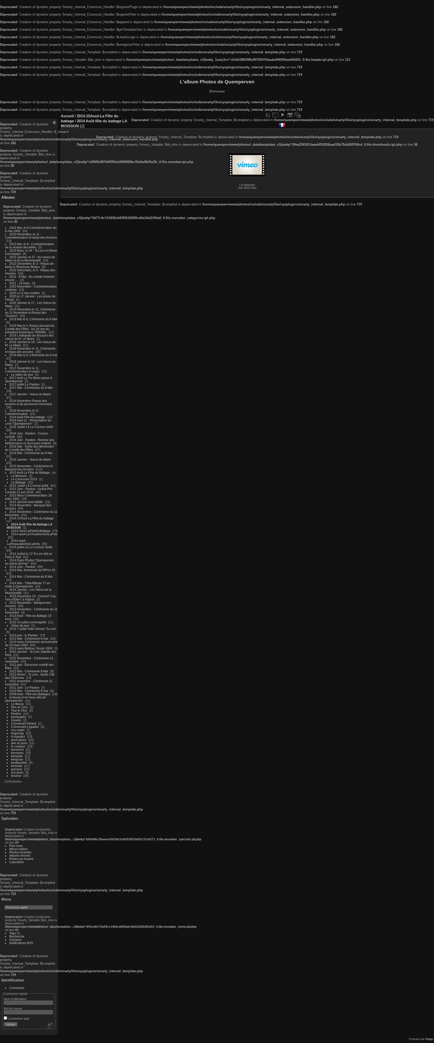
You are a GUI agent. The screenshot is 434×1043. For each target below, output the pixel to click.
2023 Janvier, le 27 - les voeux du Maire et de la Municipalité (30, 258)
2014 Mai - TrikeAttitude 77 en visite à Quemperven (27, 584)
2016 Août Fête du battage (27, 417)
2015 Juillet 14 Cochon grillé (28, 485)
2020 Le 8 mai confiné (24, 293)
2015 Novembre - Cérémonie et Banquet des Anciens (28, 467)
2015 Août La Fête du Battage (29, 472)
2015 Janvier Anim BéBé (26, 502)
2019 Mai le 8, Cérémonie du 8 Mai (33, 319)
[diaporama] (282, 115)
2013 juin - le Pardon (23, 635)
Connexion (16, 988)
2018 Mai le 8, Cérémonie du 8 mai (33, 355)
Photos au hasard (21, 858)
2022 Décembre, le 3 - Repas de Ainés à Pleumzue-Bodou (29, 265)
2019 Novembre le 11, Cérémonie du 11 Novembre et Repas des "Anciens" (30, 312)
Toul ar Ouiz (19, 710)
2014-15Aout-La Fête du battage (31, 518)
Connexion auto (18, 1018)
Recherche (16, 936)
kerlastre (17, 756)
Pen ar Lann (19, 707)
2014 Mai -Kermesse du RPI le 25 (32, 570)
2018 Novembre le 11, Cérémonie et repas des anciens (30, 350)
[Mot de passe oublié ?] (49, 1025)
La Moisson (19, 475)
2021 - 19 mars (19, 283)
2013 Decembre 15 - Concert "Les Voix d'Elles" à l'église (30, 597)
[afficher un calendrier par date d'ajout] (290, 115)
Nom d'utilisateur (15, 999)
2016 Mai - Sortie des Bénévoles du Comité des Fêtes (29, 448)
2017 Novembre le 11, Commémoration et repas (22, 369)
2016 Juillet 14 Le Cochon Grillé (31, 426)
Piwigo (429, 1038)
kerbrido (16, 765)
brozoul (16, 775)
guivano (16, 769)
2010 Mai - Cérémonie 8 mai (28, 690)
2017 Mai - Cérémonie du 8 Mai (30, 387)
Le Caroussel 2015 (24, 479)
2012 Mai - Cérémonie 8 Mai (28, 671)
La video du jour (22, 374)
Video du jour (20, 625)
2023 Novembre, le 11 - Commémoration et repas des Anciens (31, 236)
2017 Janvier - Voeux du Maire (30, 394)
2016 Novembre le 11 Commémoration (22, 412)
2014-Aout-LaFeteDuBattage (30, 530)
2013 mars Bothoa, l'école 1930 (30, 648)
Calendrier (16, 862)
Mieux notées (18, 849)
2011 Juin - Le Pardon (24, 687)
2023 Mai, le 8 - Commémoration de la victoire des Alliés (29, 245)
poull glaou (18, 739)
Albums (8, 197)
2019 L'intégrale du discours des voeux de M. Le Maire (29, 337)
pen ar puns (19, 743)
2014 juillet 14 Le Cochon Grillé (30, 547)
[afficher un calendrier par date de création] (297, 115)
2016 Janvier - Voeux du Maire (30, 459)
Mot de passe (13, 1008)
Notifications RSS (21, 943)
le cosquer (18, 746)
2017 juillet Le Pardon (24, 384)
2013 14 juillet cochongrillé (28, 622)
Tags (12, 933)
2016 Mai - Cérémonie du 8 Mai (30, 453)
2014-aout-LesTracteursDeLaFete (34, 534)
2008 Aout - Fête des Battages (29, 694)
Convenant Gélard (23, 723)
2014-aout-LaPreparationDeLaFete (23, 542)
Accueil (67, 116)
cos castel (18, 730)
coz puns (17, 772)
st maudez (18, 736)
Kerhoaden (18, 717)
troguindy (17, 733)
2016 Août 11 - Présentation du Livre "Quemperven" (28, 422)
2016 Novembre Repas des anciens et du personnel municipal (28, 402)
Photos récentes (20, 852)
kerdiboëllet (19, 762)
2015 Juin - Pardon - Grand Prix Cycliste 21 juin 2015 (28, 490)
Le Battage (18, 482)
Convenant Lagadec (25, 726)
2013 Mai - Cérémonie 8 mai (28, 638)
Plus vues (16, 845)
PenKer (16, 713)
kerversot (17, 749)
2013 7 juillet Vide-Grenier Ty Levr (32, 628)
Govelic (16, 720)
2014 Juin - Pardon (22, 566)
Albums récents (19, 855)
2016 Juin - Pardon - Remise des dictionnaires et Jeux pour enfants (29, 441)
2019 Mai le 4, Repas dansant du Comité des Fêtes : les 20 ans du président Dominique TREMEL (30, 329)
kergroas (17, 759)
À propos (15, 939)
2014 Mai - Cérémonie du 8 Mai (30, 576)
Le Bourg (17, 703)
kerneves (17, 752)
